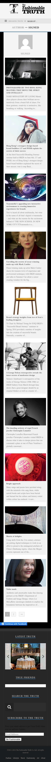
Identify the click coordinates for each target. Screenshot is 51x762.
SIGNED (25, 53)
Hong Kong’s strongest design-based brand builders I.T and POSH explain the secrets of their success (24, 148)
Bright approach (13, 484)
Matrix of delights (14, 536)
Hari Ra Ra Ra (25, 666)
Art (38, 758)
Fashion (8, 758)
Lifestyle (16, 758)
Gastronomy (31, 758)
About (43, 758)
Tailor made (11, 589)
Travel (23, 758)
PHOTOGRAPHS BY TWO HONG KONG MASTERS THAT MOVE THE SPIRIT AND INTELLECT (24, 90)
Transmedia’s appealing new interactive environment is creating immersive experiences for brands (23, 206)
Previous (8, 656)
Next (43, 656)
